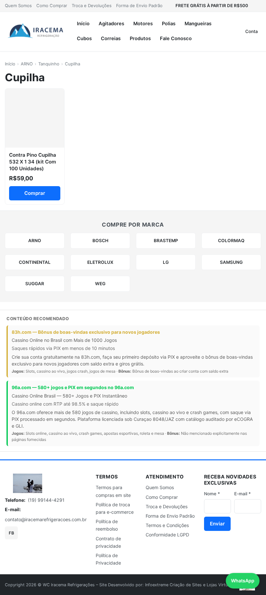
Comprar (34, 193)
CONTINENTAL (35, 262)
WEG (100, 283)
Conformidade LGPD (167, 534)
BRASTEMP (166, 240)
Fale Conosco (176, 38)
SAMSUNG (231, 262)
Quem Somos (18, 5)
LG (166, 262)
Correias (111, 38)
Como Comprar (51, 5)
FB (11, 533)
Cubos (84, 38)
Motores (143, 24)
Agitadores (111, 24)
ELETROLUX (100, 262)
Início (83, 24)
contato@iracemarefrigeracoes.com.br (46, 519)
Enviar (217, 524)
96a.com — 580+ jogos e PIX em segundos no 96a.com (73, 387)
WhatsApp (242, 580)
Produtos (140, 38)
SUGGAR (34, 283)
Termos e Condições (167, 525)
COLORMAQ (231, 240)
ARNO (27, 63)
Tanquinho (48, 63)
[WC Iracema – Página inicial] (35, 31)
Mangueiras (198, 24)
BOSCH (100, 240)
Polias (168, 24)
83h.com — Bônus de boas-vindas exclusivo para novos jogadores (86, 332)
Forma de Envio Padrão (139, 5)
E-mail (242, 493)
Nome (212, 493)
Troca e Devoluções (92, 5)
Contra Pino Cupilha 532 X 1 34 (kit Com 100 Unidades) (32, 162)
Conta (251, 31)
